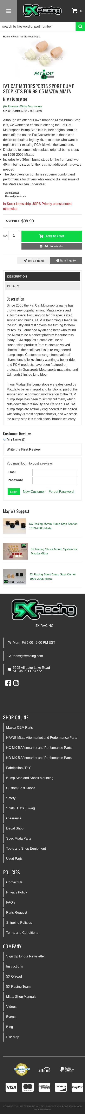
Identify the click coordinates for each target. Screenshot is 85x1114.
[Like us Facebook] (8, 684)
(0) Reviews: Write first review (22, 106)
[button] (42, 26)
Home (6, 36)
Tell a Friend (36, 260)
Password (15, 480)
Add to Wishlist (54, 246)
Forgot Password (61, 491)
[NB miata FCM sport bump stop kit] (42, 59)
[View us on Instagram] (16, 684)
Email (12, 472)
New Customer (34, 491)
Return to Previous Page (26, 36)
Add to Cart (54, 236)
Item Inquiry (68, 260)
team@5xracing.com (28, 656)
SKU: (7, 111)
